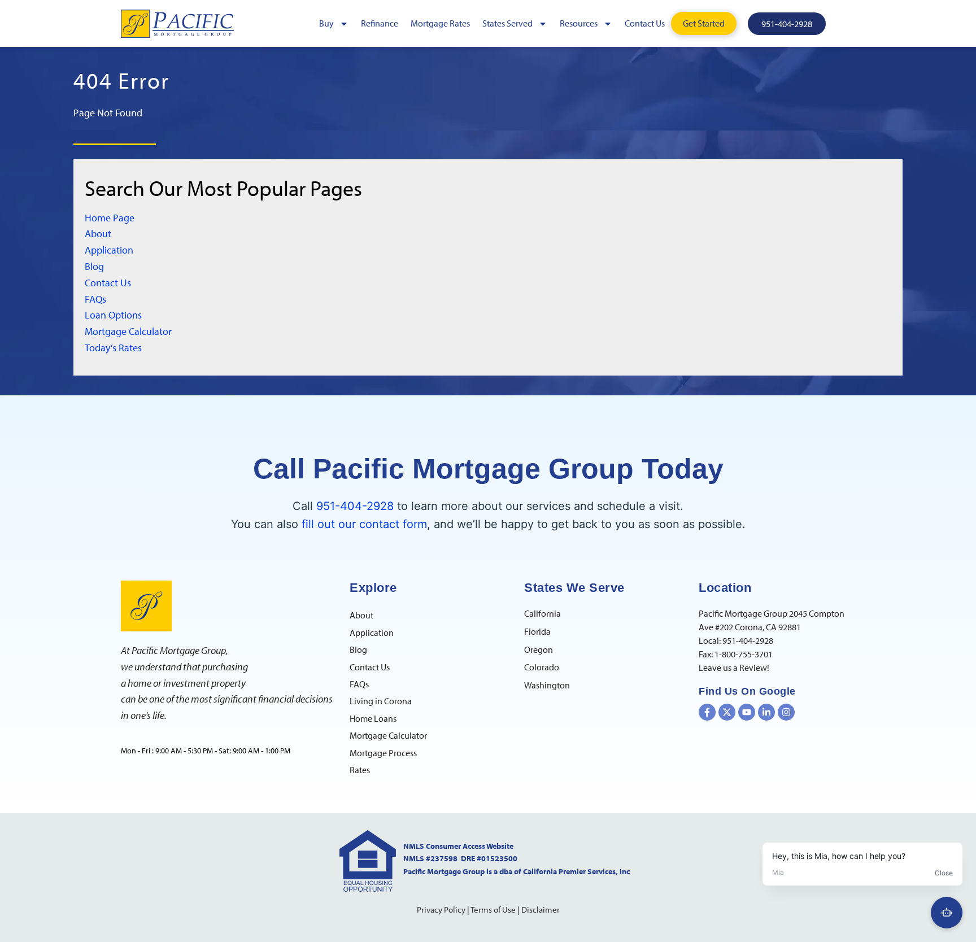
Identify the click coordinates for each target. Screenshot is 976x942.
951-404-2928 (355, 506)
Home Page (109, 217)
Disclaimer (540, 909)
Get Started (704, 23)
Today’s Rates (113, 347)
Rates (360, 769)
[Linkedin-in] (766, 712)
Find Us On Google (747, 691)
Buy (326, 23)
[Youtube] (746, 712)
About (98, 233)
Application (109, 249)
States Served (507, 23)
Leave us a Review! (734, 667)
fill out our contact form (364, 524)
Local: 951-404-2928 (736, 640)
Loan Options (113, 314)
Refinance (379, 23)
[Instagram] (786, 712)
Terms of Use (493, 909)
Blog (94, 266)
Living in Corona (381, 700)
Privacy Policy (441, 909)
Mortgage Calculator (128, 331)
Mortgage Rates (440, 23)
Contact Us (645, 23)
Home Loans (373, 718)
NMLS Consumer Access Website (458, 846)
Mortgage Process (383, 752)
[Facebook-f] (707, 712)
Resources (579, 23)
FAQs (95, 299)
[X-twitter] (726, 712)
